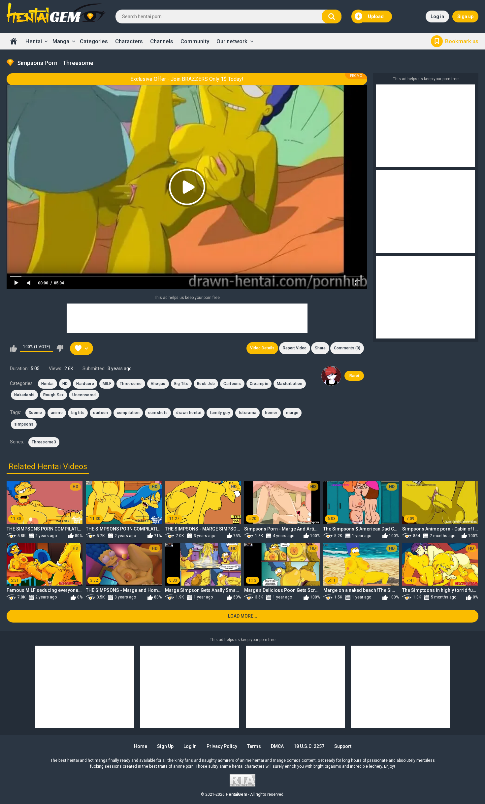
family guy (220, 412)
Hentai (33, 41)
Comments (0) (347, 348)
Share (320, 348)
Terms (254, 746)
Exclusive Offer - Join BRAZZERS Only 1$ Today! (186, 79)
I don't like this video (59, 348)
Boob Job (206, 383)
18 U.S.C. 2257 (309, 746)
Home (13, 41)
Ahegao (158, 383)
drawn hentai (188, 412)
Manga (60, 41)
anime (57, 412)
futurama (247, 412)
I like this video (13, 348)
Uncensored (84, 395)
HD (65, 383)
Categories (94, 41)
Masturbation (290, 383)
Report (295, 348)
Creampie (259, 383)
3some (35, 412)
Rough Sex (53, 395)
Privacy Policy (222, 746)
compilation (128, 412)
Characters (129, 41)
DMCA (277, 746)
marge (292, 412)
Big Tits (181, 383)
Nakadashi (24, 395)
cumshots (158, 412)
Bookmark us (461, 41)
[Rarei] (331, 376)
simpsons (23, 424)
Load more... (242, 616)
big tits (77, 412)
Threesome (131, 383)
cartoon (100, 412)
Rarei (354, 375)
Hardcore (85, 383)
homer (271, 412)
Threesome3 (44, 442)
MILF (107, 383)
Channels (161, 41)
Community (194, 41)
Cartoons (232, 383)
